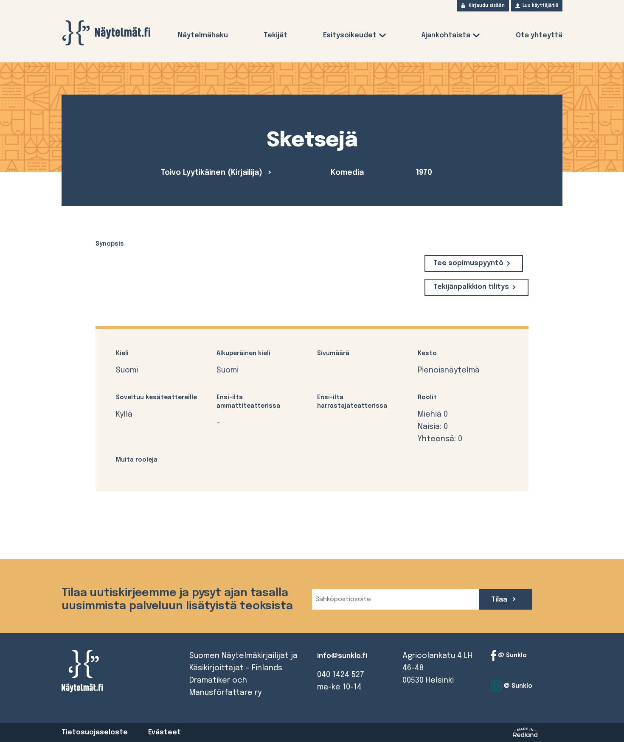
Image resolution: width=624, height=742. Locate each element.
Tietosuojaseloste (95, 732)
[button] (382, 37)
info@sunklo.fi (342, 656)
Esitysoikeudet (350, 35)
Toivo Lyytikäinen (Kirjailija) (212, 172)
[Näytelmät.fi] (106, 32)
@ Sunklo (511, 655)
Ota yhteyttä (539, 35)
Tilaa (500, 599)
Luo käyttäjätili (540, 5)
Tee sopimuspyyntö (468, 263)
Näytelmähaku (203, 35)
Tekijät (275, 35)
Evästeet (164, 732)
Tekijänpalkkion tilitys (471, 287)
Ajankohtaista (446, 35)
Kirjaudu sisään (487, 5)
